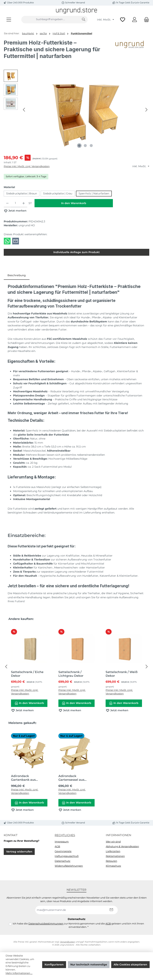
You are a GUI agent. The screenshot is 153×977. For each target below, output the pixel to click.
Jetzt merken (17, 210)
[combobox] (50, 19)
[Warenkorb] (145, 19)
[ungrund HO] (130, 50)
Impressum (62, 841)
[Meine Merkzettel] (123, 19)
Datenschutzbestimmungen (45, 923)
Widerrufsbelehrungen (69, 865)
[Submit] (111, 910)
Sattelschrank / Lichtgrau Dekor (70, 673)
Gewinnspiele (63, 851)
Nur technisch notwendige (88, 964)
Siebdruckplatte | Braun (21, 193)
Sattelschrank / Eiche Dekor (27, 673)
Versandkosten (67, 942)
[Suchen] (83, 19)
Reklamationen (115, 856)
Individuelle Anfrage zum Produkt (76, 252)
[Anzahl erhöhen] (23, 203)
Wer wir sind (113, 841)
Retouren (111, 861)
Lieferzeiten (113, 851)
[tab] (16, 275)
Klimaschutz (113, 865)
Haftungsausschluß (67, 856)
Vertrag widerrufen (19, 851)
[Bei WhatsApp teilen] (7, 240)
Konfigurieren (54, 964)
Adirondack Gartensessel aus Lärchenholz (71, 778)
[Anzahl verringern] (7, 203)
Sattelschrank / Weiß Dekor (122, 673)
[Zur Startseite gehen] (76, 10)
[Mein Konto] (134, 19)
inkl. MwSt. (104, 19)
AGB (57, 846)
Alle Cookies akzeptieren (130, 964)
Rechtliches (65, 835)
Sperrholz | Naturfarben (94, 193)
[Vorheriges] (24, 110)
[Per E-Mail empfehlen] (15, 240)
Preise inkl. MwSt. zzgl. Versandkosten (27, 166)
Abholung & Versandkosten (122, 846)
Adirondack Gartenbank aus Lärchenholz (23, 778)
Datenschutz (62, 861)
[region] (76, 110)
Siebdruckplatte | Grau (57, 193)
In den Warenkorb (73, 203)
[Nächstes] (146, 110)
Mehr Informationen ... (19, 973)
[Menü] (9, 19)
